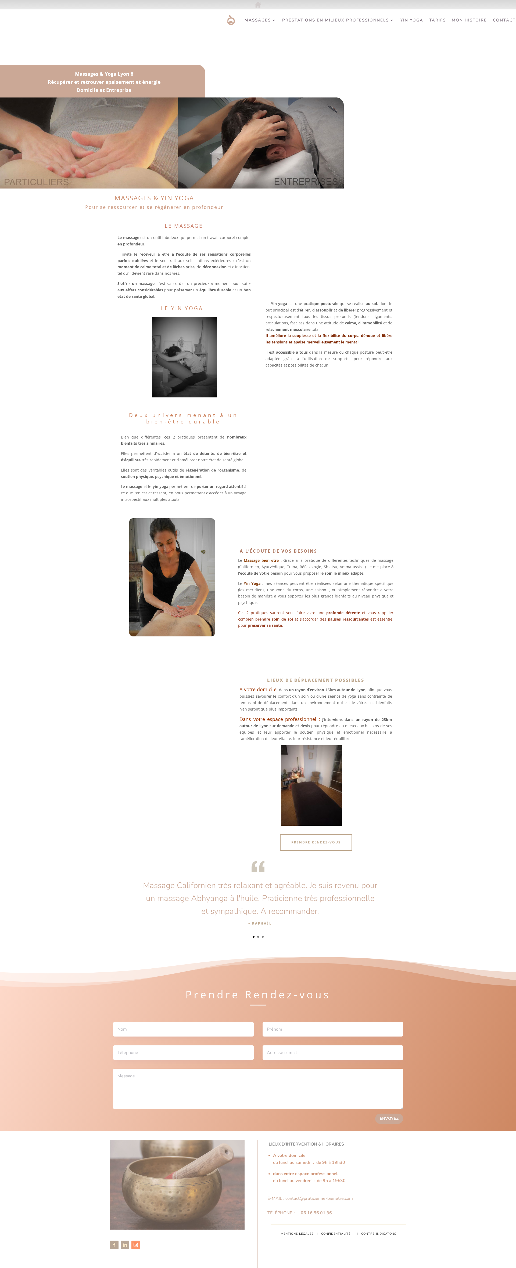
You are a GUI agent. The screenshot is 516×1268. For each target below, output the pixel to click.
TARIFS (437, 20)
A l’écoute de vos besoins (277, 551)
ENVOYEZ (389, 1118)
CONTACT (504, 20)
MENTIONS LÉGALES (297, 1234)
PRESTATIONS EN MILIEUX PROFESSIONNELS (335, 20)
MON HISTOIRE (469, 20)
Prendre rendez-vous (316, 842)
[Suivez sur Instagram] (135, 1245)
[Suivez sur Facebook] (114, 1245)
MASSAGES (258, 20)
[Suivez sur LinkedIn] (125, 1245)
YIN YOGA (411, 20)
